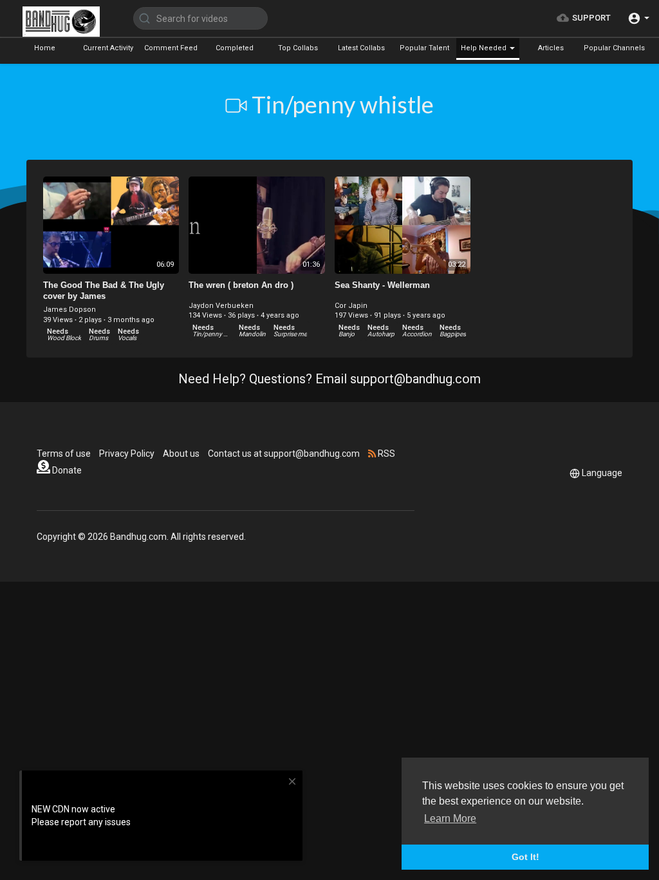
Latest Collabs (361, 48)
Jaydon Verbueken (221, 305)
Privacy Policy (126, 453)
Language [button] (602, 473)
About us (181, 453)
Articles (551, 48)
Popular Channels (614, 48)
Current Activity (108, 48)
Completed (235, 48)
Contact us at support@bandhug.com (284, 453)
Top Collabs (298, 48)
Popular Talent (424, 48)
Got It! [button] (525, 857)
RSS (385, 453)
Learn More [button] (450, 818)
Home (44, 48)
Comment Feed (171, 48)
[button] (638, 18)
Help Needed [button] (484, 48)
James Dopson (69, 309)
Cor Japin (351, 305)
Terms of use (64, 453)
